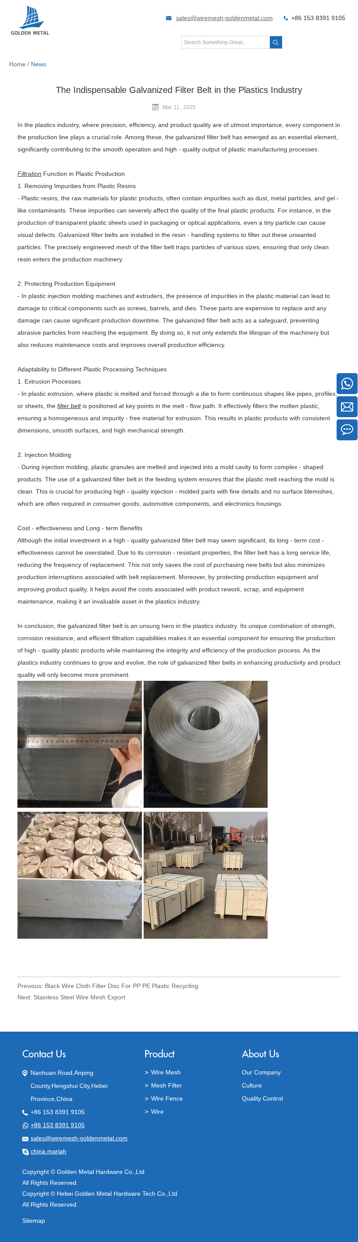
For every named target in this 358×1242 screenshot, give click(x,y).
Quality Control (262, 1098)
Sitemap (33, 1220)
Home (17, 64)
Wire (157, 1111)
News (38, 64)
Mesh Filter (166, 1085)
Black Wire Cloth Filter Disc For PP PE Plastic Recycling (121, 985)
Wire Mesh (166, 1072)
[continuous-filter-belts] (79, 805)
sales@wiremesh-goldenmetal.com (224, 17)
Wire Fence (167, 1098)
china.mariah (48, 1151)
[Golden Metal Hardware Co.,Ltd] (30, 34)
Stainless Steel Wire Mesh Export (79, 997)
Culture (252, 1085)
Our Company (261, 1072)
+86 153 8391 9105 (58, 1125)
